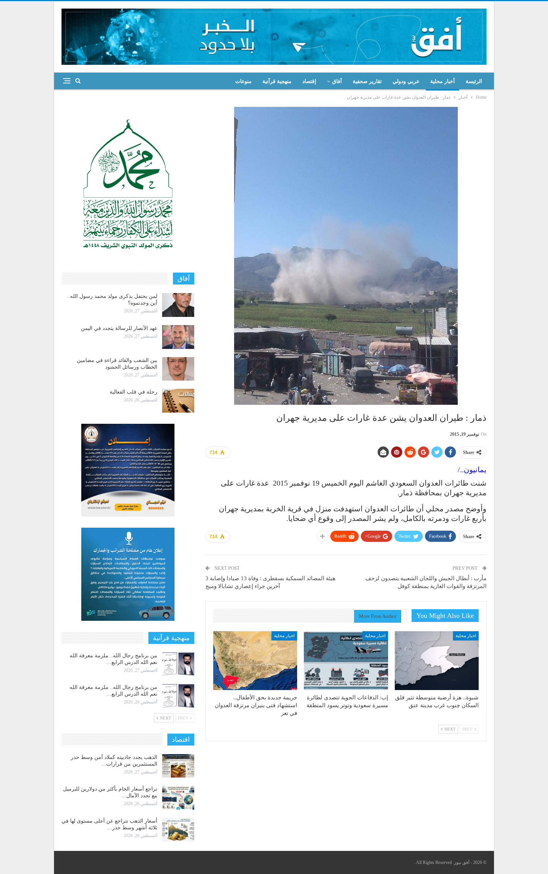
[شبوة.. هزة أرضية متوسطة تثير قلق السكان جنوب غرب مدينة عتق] (437, 660)
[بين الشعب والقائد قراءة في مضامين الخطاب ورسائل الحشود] (178, 369)
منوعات (243, 81)
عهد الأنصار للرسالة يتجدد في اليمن (119, 328)
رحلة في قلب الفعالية (133, 392)
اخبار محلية (466, 635)
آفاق (337, 81)
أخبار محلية (442, 81)
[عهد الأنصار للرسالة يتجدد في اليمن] (178, 337)
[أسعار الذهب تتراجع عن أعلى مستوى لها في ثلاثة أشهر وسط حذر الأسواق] (178, 830)
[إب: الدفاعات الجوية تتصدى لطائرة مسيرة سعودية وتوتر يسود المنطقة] (346, 660)
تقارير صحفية (367, 81)
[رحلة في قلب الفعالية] (178, 401)
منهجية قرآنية (277, 81)
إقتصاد (309, 81)
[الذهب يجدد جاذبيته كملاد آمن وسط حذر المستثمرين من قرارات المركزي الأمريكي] (178, 766)
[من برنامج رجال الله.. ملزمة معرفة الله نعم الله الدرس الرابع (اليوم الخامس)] (178, 696)
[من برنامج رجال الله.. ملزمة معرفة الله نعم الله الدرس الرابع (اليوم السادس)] (178, 664)
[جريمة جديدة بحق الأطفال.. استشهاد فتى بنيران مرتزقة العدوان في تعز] (255, 660)
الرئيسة (474, 81)
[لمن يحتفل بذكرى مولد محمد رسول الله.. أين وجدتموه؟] (178, 305)
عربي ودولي (406, 81)
